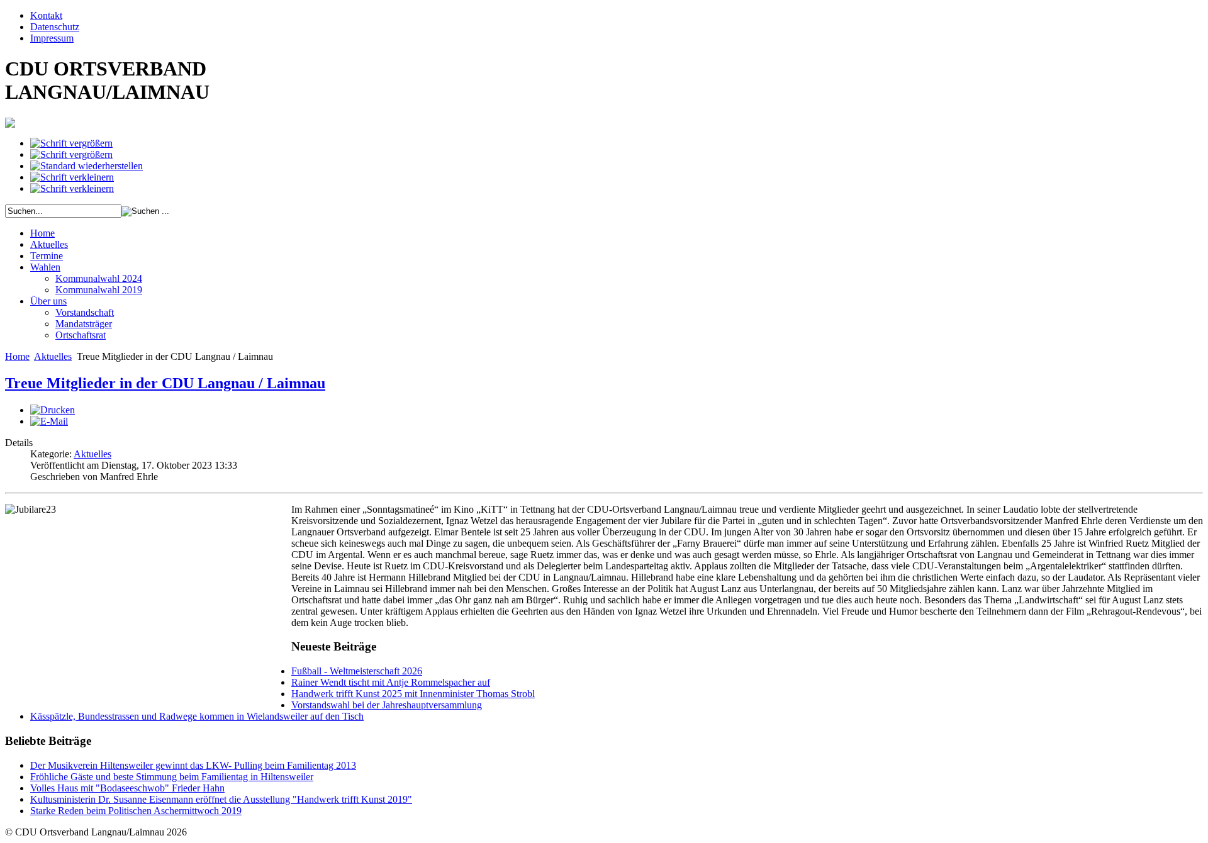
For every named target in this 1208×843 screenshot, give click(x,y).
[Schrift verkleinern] (72, 177)
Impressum (52, 38)
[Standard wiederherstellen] (86, 165)
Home (42, 233)
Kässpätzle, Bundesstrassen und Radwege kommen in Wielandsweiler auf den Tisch (197, 716)
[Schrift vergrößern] (71, 143)
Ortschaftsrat (80, 335)
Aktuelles (49, 244)
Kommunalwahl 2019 (98, 289)
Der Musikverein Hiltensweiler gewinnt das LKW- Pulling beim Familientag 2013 (193, 765)
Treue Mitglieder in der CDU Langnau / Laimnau (165, 383)
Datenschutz (54, 26)
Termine (46, 255)
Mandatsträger (83, 323)
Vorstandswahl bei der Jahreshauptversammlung (386, 705)
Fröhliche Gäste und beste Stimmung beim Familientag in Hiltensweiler (171, 776)
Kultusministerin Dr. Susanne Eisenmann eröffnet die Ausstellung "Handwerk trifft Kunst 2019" (221, 799)
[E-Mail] (49, 421)
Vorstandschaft (84, 312)
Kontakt (46, 15)
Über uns (48, 301)
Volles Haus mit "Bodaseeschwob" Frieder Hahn (127, 788)
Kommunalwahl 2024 (98, 278)
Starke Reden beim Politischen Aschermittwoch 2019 (136, 810)
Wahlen (45, 267)
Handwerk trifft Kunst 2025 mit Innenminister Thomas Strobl (413, 693)
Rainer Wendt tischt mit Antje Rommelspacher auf (390, 682)
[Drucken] (52, 410)
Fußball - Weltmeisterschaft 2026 (356, 671)
